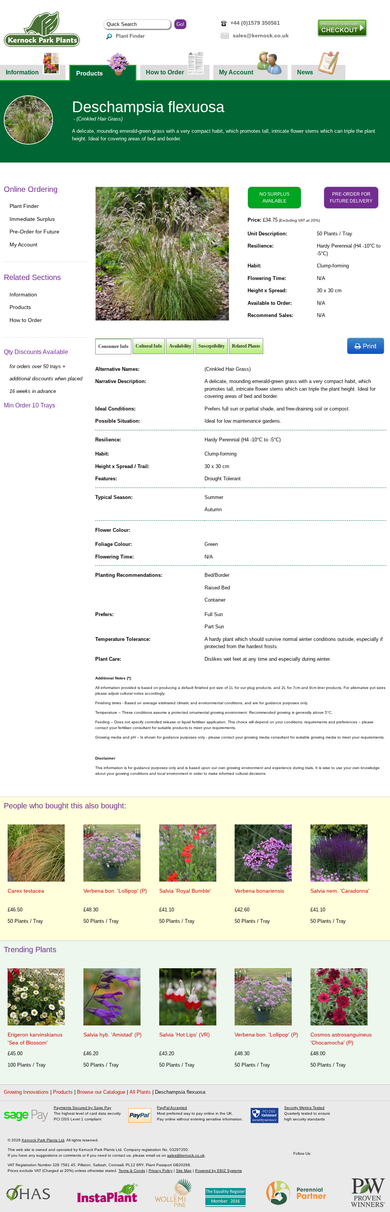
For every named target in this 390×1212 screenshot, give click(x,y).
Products (89, 73)
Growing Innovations (26, 1092)
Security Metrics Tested (304, 1108)
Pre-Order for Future (34, 232)
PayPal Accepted (172, 1108)
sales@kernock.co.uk (261, 35)
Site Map (184, 1171)
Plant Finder (130, 36)
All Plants (140, 1092)
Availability (180, 346)
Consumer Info (113, 346)
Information (22, 72)
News (305, 72)
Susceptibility (211, 346)
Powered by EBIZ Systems (218, 1171)
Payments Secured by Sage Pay (82, 1108)
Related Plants (246, 346)
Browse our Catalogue (101, 1092)
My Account (236, 72)
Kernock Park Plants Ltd (43, 1140)
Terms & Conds (131, 1171)
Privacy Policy (161, 1171)
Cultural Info (149, 346)
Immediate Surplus (32, 219)
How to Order (165, 72)
